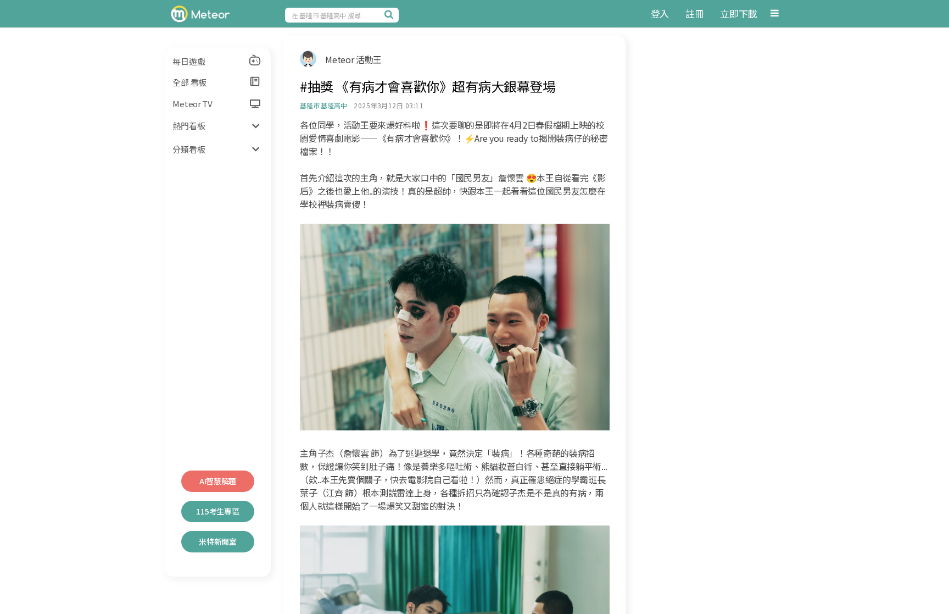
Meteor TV (192, 103)
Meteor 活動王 (353, 59)
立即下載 (738, 13)
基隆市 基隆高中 (323, 105)
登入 (660, 13)
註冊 (694, 13)
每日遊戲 (188, 61)
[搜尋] (390, 14)
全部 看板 (189, 82)
